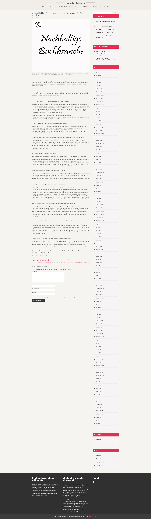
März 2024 (98, 162)
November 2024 (100, 137)
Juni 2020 (98, 307)
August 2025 (99, 108)
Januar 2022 (99, 246)
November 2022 (100, 214)
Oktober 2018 (99, 372)
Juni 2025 (98, 114)
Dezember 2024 (100, 133)
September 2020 (100, 298)
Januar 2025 (99, 130)
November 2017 (100, 407)
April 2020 (98, 314)
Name (34, 284)
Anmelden (98, 455)
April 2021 (98, 275)
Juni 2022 (98, 230)
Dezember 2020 (100, 288)
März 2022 (98, 240)
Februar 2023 (99, 204)
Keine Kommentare (44, 17)
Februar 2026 (99, 88)
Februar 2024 (99, 166)
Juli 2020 (98, 304)
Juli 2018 (98, 381)
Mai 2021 (98, 272)
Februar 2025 (99, 127)
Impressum (93, 8)
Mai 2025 (98, 117)
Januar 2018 (99, 401)
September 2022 (100, 220)
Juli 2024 (98, 149)
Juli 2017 (98, 420)
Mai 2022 (98, 233)
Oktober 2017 (99, 410)
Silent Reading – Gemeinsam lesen (104, 32)
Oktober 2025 (99, 101)
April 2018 (98, 391)
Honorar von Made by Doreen (67, 6)
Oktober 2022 (99, 217)
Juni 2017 (98, 423)
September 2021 (100, 259)
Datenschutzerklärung (78, 8)
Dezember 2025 (100, 95)
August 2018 (99, 378)
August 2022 (99, 224)
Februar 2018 (99, 398)
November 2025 (100, 98)
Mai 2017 (98, 427)
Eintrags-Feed (99, 459)
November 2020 (100, 291)
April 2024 (98, 159)
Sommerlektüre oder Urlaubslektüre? (105, 29)
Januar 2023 (99, 207)
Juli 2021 (98, 265)
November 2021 (100, 253)
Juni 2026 (98, 75)
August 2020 (99, 301)
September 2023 (100, 182)
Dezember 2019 (100, 327)
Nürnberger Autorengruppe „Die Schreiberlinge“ (95, 6)
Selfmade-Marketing (60, 8)
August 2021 (99, 262)
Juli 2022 (98, 227)
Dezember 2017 (100, 404)
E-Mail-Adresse (36, 288)
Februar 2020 (99, 320)
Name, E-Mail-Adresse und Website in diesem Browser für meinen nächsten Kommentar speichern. (54, 297)
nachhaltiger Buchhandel (44, 255)
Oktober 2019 (99, 333)
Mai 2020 (98, 311)
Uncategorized (99, 443)
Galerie (51, 6)
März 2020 (98, 317)
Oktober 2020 (99, 294)
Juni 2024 (98, 153)
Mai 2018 (98, 388)
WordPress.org (99, 465)
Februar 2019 (99, 359)
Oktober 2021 (99, 256)
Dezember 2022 (100, 211)
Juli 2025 (98, 111)
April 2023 (98, 198)
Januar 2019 (99, 362)
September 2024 (100, 143)
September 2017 (100, 414)
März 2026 (98, 85)
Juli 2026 (98, 72)
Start (43, 6)
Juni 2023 (98, 191)
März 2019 (98, 356)
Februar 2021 (99, 282)
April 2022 (98, 236)
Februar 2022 (99, 243)
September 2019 (100, 336)
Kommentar (35, 271)
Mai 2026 (98, 79)
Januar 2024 (99, 169)
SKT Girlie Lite (93, 516)
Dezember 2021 (100, 249)
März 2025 (98, 124)
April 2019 (98, 352)
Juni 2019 (98, 346)
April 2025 (98, 120)
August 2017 (99, 417)
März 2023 (98, 201)
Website (34, 292)
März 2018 (98, 394)
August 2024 (99, 146)
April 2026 (98, 82)
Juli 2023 (98, 188)
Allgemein (98, 439)
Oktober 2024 (99, 140)
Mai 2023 (98, 195)
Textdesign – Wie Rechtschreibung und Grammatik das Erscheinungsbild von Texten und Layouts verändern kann (63, 262)
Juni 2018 (98, 385)
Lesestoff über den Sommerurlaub (104, 26)
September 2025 (100, 104)
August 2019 (99, 340)
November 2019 (100, 330)
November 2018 (100, 369)
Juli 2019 (98, 343)
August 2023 (99, 185)
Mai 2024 (98, 156)
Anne (97, 58)
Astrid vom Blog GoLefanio (102, 51)
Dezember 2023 (100, 172)
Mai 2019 (98, 349)
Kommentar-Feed (100, 462)
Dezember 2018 (100, 365)
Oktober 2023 (99, 178)
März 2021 (98, 278)
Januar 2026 (99, 91)
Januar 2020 (99, 323)
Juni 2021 (98, 269)
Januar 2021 (99, 285)
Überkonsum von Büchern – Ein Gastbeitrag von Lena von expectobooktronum (103, 37)
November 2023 (100, 175)
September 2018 (100, 375)
